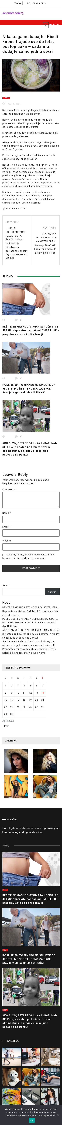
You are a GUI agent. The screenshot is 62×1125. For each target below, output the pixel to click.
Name (6, 513)
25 (24, 707)
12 (30, 693)
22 (5, 707)
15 (5, 700)
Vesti (7, 98)
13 (36, 693)
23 (11, 707)
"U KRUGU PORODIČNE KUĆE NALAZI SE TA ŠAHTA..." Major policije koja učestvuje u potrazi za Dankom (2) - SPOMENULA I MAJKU (17, 243)
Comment (9, 489)
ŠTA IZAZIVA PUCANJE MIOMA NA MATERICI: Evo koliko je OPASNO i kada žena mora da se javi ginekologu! (45, 243)
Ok (31, 1120)
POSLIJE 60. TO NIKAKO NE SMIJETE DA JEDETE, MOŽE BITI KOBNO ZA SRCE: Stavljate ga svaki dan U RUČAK (28, 388)
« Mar (5, 726)
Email (6, 527)
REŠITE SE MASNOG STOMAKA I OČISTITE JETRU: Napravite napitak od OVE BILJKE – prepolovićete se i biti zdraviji (30, 330)
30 (11, 714)
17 (18, 700)
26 (30, 707)
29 (5, 714)
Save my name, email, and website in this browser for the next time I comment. (28, 556)
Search (6, 585)
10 (18, 693)
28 (42, 707)
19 (30, 700)
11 (24, 693)
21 (42, 700)
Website (7, 540)
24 (18, 707)
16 (11, 700)
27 (36, 707)
